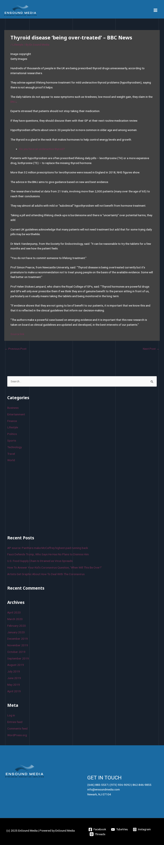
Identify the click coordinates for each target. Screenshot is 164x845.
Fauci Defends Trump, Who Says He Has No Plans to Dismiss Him (48, 554)
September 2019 (18, 658)
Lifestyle (17, 44)
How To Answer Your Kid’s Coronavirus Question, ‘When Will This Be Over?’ (54, 567)
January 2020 (16, 632)
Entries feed (14, 722)
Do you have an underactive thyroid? (42, 149)
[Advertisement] (39, 498)
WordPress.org (17, 735)
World (11, 460)
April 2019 (14, 691)
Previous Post (15, 348)
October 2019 (16, 652)
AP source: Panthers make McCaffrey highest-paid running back (47, 548)
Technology (14, 447)
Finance (12, 421)
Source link (17, 334)
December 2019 (17, 638)
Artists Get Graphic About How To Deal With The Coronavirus (46, 574)
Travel (11, 453)
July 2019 (13, 671)
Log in (11, 715)
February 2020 (16, 625)
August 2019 (15, 664)
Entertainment (16, 414)
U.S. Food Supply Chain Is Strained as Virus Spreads (40, 561)
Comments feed (17, 728)
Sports (11, 440)
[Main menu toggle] (155, 10)
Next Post (151, 348)
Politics (12, 434)
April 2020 (14, 612)
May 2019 (13, 684)
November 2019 (17, 645)
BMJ (13, 101)
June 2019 (14, 678)
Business (13, 407)
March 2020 (15, 619)
